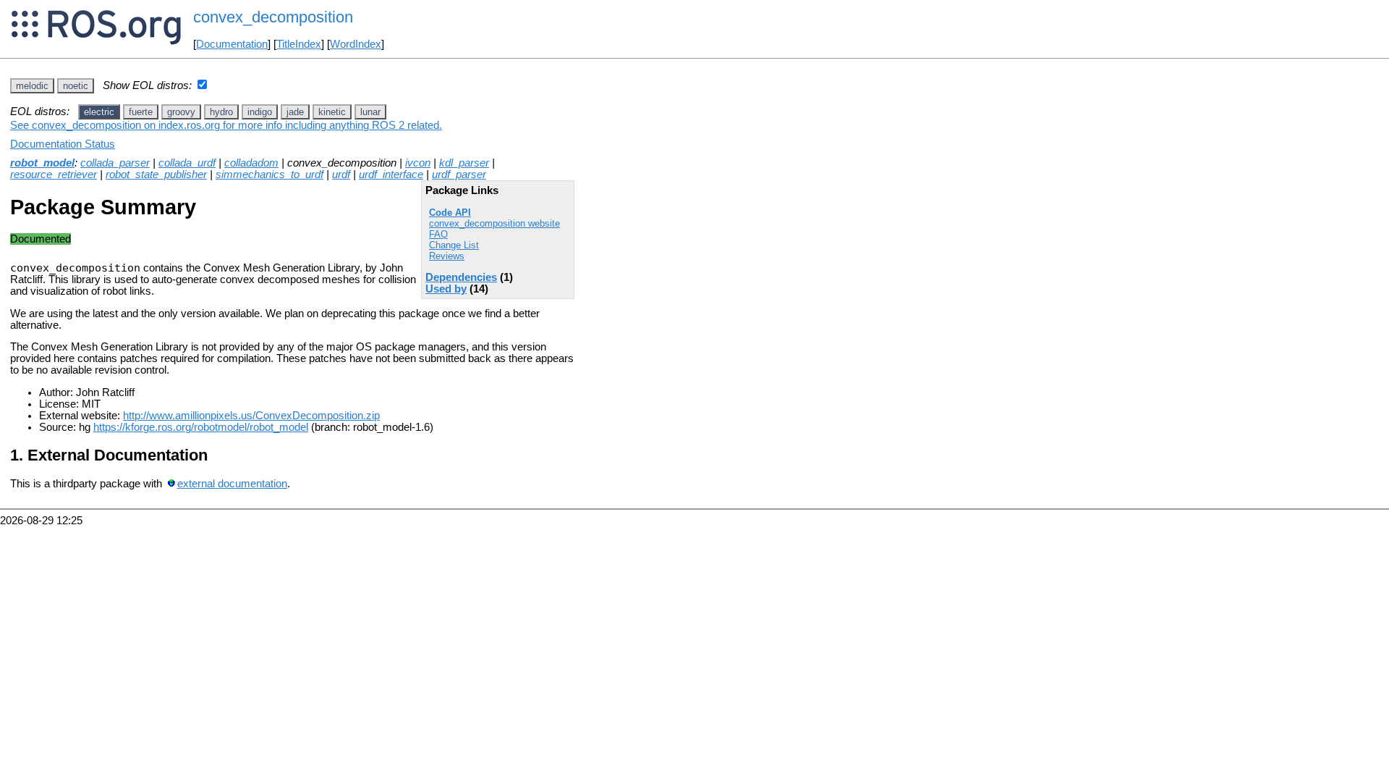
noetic (75, 85)
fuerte (141, 111)
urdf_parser (459, 174)
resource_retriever (53, 174)
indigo (259, 111)
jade (295, 111)
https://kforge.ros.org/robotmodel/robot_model (200, 427)
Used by (446, 289)
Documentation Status (62, 144)
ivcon (417, 163)
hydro (221, 111)
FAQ (438, 234)
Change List (454, 245)
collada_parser (115, 163)
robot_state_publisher (156, 174)
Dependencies (461, 277)
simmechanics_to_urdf (269, 174)
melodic (32, 85)
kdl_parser (464, 163)
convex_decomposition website (494, 223)
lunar (370, 111)
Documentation (232, 44)
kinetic (332, 111)
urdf (341, 174)
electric (99, 111)
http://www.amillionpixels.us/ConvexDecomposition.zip (251, 415)
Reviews (446, 256)
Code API (450, 212)
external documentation (232, 483)
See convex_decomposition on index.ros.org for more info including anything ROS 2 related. (226, 125)
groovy (181, 111)
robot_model (42, 163)
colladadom (251, 163)
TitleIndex (298, 44)
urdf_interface (391, 174)
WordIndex (355, 44)
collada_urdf (187, 163)
